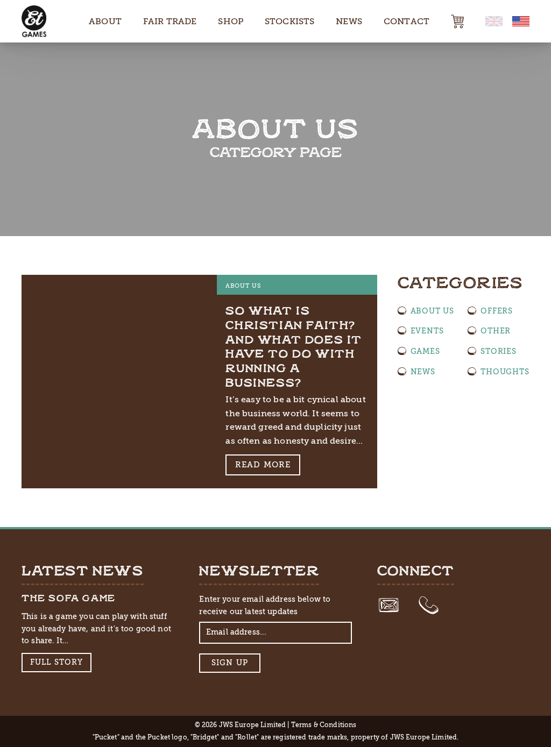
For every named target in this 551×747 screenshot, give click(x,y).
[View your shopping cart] (457, 22)
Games (425, 351)
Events (427, 331)
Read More (263, 464)
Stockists (289, 21)
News (349, 21)
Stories (499, 351)
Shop (230, 21)
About (105, 21)
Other (496, 331)
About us (243, 285)
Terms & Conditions (324, 725)
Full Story (56, 662)
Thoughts (505, 371)
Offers (497, 311)
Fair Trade (170, 21)
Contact (406, 21)
